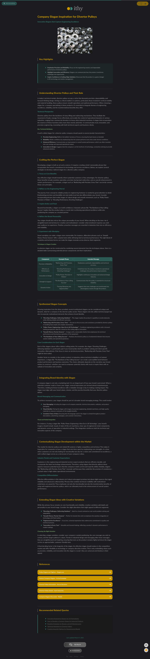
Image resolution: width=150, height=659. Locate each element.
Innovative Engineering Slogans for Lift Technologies (63, 618)
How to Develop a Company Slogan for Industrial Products (65, 621)
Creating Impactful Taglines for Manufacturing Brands (63, 629)
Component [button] (45, 259)
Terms (82, 656)
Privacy (76, 656)
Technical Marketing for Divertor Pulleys (59, 626)
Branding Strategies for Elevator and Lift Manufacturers (64, 624)
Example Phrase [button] (64, 259)
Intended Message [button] (93, 259)
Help (71, 656)
